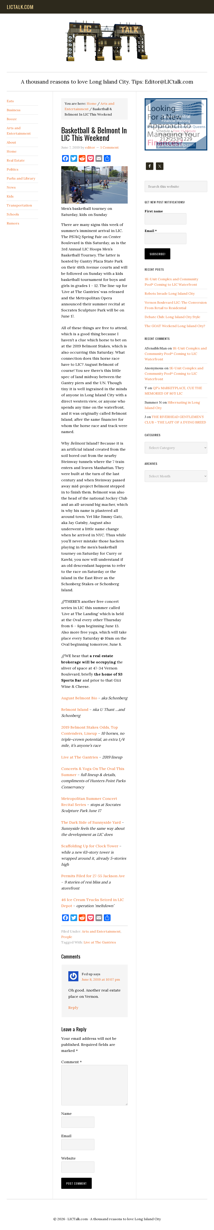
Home (12, 151)
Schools (13, 214)
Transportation (19, 205)
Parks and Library (21, 178)
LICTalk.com (78, 1219)
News (11, 187)
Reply (73, 1007)
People (66, 937)
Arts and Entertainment (101, 931)
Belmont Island (74, 709)
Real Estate (16, 160)
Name (66, 1113)
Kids (10, 196)
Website (68, 1158)
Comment (71, 1061)
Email (66, 1135)
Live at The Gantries (79, 757)
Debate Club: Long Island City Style (172, 317)
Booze (12, 119)
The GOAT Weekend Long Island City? (175, 326)
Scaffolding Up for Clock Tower (89, 846)
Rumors (13, 223)
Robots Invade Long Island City (170, 293)
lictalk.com (20, 6)
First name (154, 211)
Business (13, 110)
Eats (10, 101)
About (11, 142)
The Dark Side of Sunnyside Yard (91, 822)
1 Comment (109, 147)
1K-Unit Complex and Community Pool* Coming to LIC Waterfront (176, 353)
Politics (12, 169)
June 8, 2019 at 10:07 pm (101, 979)
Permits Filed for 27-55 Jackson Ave (93, 875)
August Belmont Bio (79, 698)
